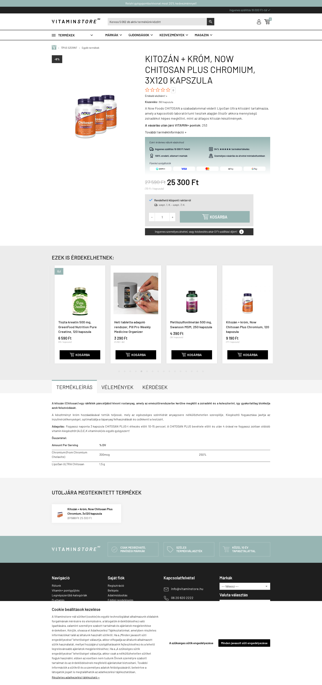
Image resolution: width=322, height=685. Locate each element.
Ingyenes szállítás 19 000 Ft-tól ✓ (249, 10)
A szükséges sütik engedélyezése (191, 643)
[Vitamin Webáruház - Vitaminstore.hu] (54, 48)
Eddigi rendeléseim (120, 600)
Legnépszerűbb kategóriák (69, 595)
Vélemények (117, 387)
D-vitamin (58, 600)
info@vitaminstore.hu (187, 589)
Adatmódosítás (117, 595)
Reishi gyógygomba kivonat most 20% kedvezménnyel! (161, 3)
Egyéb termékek (90, 47)
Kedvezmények (174, 35)
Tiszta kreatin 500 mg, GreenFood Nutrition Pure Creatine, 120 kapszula (75, 326)
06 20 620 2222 (182, 598)
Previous (56, 317)
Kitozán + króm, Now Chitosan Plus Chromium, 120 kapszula (244, 326)
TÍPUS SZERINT (69, 47)
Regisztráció (116, 585)
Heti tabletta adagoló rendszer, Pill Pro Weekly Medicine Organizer (129, 326)
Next (266, 317)
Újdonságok (141, 35)
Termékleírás (74, 387)
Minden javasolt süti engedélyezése (244, 643)
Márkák (113, 35)
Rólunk (56, 585)
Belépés (113, 590)
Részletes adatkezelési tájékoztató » (76, 677)
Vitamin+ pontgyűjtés (66, 590)
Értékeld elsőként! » (156, 95)
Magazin (204, 35)
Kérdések (155, 387)
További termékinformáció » (166, 132)
